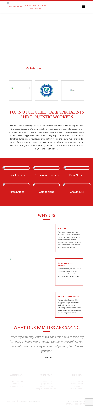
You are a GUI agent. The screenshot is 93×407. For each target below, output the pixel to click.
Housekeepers (16, 175)
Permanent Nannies (46, 175)
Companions (46, 191)
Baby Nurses (76, 175)
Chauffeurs (77, 191)
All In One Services (35, 5)
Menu (84, 6)
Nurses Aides (16, 191)
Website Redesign (75, 401)
